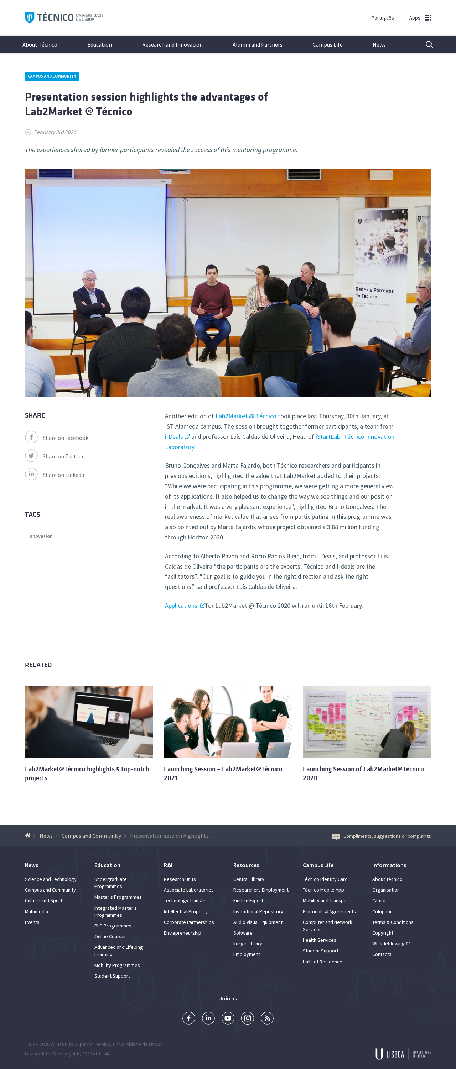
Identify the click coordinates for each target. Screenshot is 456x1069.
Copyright (382, 933)
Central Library (248, 879)
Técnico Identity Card (325, 879)
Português (383, 18)
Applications (182, 605)
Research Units (180, 879)
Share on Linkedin (64, 474)
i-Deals (174, 436)
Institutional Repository (258, 911)
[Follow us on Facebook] (189, 1019)
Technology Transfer (185, 900)
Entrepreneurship (182, 933)
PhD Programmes (112, 925)
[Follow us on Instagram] (247, 1019)
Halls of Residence (322, 961)
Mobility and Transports (328, 900)
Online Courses (110, 936)
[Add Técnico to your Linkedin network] (208, 1019)
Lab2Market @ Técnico (246, 416)
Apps (414, 18)
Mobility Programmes (117, 965)
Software (243, 933)
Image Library (247, 943)
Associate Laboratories (189, 890)
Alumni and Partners (258, 44)
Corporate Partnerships (189, 922)
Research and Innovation (172, 44)
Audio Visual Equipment (258, 922)
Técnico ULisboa (64, 18)
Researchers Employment (261, 890)
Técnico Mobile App (323, 890)
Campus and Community (52, 76)
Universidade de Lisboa (138, 1044)
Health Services (319, 940)
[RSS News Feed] (267, 1019)
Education (99, 44)
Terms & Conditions (393, 922)
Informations (389, 864)
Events (32, 922)
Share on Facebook (65, 437)
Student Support (112, 976)
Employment (246, 954)
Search (425, 44)
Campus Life (328, 44)
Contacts (382, 954)
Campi (378, 900)
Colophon (382, 911)
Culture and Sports (45, 900)
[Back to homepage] (28, 835)
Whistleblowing (388, 943)
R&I (168, 864)
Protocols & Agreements (329, 911)
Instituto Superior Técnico (83, 1044)
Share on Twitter (63, 456)
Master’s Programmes (118, 897)
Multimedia (36, 911)
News (379, 44)
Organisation (386, 890)
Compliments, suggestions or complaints (387, 836)
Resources (246, 864)
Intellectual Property (186, 911)
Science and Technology (51, 879)
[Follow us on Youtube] (228, 1019)
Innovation (40, 536)
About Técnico (39, 44)
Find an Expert (248, 900)
